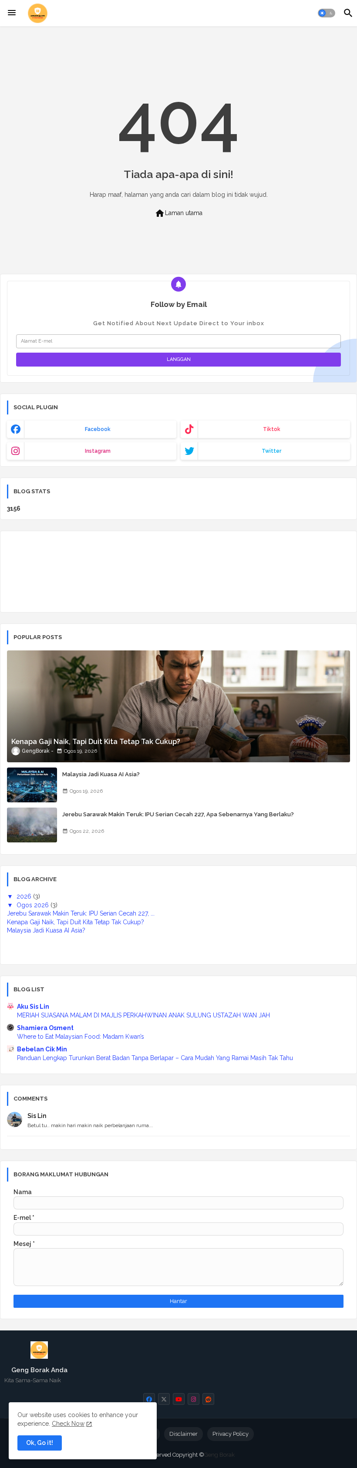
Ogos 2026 (34, 905)
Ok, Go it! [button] (39, 1442)
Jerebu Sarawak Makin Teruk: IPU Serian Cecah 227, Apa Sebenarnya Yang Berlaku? (178, 814)
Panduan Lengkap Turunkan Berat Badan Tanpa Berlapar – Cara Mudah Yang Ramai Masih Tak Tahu (155, 1057)
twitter (271, 451)
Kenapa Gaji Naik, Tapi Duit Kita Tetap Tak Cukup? (75, 922)
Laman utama (178, 213)
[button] (326, 13)
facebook (98, 429)
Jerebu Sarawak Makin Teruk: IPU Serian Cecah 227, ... (81, 913)
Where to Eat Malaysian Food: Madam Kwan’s (80, 1036)
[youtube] (179, 1399)
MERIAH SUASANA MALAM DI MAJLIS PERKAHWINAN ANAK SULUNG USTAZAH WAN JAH (143, 1015)
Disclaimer (183, 1434)
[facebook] (149, 1399)
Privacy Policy (230, 1434)
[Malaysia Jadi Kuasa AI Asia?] (32, 785)
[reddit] (208, 1399)
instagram (98, 451)
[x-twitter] (164, 1399)
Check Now (68, 1423)
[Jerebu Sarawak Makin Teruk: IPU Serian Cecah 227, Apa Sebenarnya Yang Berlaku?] (32, 825)
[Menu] (12, 13)
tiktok (271, 429)
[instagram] (193, 1399)
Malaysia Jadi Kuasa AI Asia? (101, 774)
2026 (25, 896)
